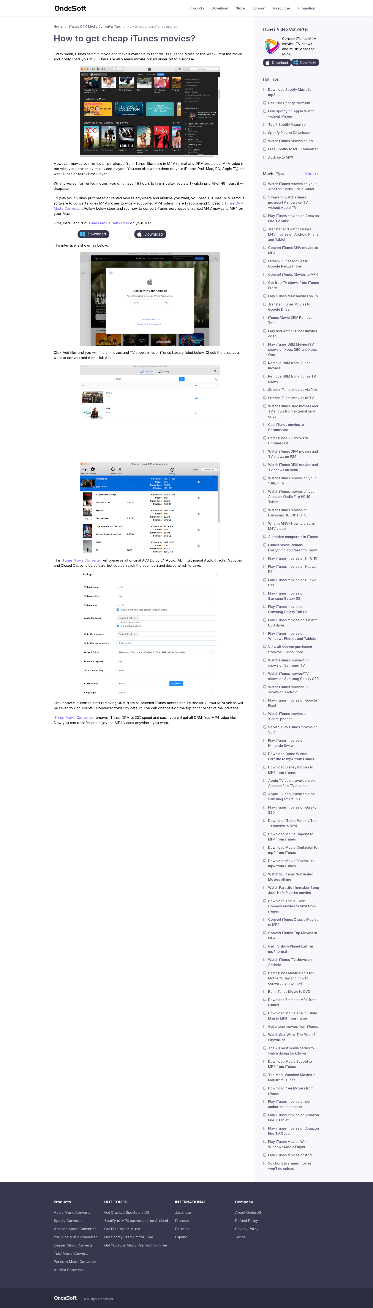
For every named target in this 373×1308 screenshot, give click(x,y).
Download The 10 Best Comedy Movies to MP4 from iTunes (292, 906)
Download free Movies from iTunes (291, 1091)
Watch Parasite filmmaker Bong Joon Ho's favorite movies (293, 890)
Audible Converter (69, 1270)
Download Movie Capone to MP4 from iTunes (290, 836)
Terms (240, 1237)
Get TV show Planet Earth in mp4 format (290, 949)
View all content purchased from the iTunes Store (290, 649)
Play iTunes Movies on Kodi (290, 1155)
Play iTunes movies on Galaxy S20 (292, 810)
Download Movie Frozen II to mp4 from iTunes (291, 863)
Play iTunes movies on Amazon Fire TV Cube (293, 1131)
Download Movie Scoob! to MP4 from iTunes (290, 1064)
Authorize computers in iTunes (293, 537)
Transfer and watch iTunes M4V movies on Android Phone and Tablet (293, 234)
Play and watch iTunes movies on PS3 (292, 333)
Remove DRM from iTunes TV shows (292, 379)
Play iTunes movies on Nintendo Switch (286, 743)
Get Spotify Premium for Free (128, 1237)
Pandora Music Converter (75, 1261)
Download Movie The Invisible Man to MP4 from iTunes (292, 1015)
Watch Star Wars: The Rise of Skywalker (291, 1037)
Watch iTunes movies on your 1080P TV (292, 480)
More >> (312, 174)
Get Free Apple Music (122, 1229)
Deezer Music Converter (74, 1245)
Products (197, 8)
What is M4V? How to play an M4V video (291, 526)
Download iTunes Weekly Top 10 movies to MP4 (292, 823)
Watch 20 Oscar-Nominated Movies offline (290, 876)
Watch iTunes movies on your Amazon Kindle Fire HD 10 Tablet (292, 496)
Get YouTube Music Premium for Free (135, 1245)
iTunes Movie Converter (108, 223)
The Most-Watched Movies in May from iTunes (292, 1077)
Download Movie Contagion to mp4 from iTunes (292, 850)
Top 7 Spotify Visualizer (287, 124)
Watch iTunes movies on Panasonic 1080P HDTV (288, 512)
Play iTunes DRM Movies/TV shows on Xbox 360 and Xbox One (292, 349)
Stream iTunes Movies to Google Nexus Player (288, 263)
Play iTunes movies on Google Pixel (292, 703)
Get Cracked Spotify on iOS (126, 1212)
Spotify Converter (68, 1220)
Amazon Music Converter (75, 1229)
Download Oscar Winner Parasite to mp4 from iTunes (291, 756)
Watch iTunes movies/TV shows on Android (288, 689)
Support (259, 8)
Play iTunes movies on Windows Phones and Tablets (292, 636)
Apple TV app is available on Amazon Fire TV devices (291, 783)
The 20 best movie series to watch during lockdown (291, 1050)
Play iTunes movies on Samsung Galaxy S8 (286, 596)
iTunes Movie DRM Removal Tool (290, 320)
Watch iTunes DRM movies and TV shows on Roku (293, 467)
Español (181, 1237)
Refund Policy (246, 1220)
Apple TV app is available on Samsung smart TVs (291, 796)
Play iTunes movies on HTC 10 (292, 558)
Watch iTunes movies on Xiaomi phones (288, 716)
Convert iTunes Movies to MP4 (293, 274)
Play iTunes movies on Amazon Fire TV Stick (293, 218)
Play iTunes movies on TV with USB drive (293, 622)
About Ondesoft (248, 1212)
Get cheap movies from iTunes (293, 1026)
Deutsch (182, 1229)
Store (240, 8)
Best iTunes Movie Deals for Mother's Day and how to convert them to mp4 (291, 978)
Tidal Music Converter (72, 1253)
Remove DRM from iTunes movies (289, 365)
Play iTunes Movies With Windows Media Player (288, 1144)
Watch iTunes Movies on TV (290, 141)
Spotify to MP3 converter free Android (136, 1220)
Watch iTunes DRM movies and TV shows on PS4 (293, 454)
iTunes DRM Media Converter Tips (95, 26)
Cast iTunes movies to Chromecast (286, 427)
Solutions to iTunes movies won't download (289, 1166)
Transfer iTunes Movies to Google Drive (289, 307)
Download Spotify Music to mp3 (289, 92)
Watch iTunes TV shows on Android (290, 962)
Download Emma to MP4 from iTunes (292, 1002)
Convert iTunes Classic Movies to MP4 (293, 922)
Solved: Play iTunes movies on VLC (293, 729)
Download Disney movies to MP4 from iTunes (290, 769)
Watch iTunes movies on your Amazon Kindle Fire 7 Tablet (292, 186)
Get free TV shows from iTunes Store (293, 285)
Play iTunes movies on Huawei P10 (292, 582)
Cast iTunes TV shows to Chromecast (288, 440)
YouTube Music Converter (75, 1237)
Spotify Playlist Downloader (290, 133)
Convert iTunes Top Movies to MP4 (292, 935)
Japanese (183, 1212)
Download (220, 8)
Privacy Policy (246, 1229)
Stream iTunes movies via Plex (293, 389)
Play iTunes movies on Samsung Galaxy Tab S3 (287, 609)
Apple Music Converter (73, 1212)
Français (182, 1220)
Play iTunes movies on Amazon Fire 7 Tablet (293, 1117)
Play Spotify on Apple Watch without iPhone (291, 113)
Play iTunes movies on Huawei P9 (292, 569)
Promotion (306, 8)
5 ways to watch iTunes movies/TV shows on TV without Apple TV (288, 202)
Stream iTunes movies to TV (291, 398)
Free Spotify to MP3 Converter (293, 149)
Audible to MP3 (280, 157)
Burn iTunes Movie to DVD (289, 991)
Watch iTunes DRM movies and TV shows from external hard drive (293, 411)
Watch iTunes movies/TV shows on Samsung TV (288, 662)
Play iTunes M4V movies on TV (293, 296)
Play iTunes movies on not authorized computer (289, 1104)
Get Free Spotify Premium (289, 103)
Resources (282, 8)
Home (58, 26)
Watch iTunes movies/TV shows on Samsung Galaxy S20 (293, 676)
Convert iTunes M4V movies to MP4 (293, 250)
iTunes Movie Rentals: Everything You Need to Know (292, 547)
